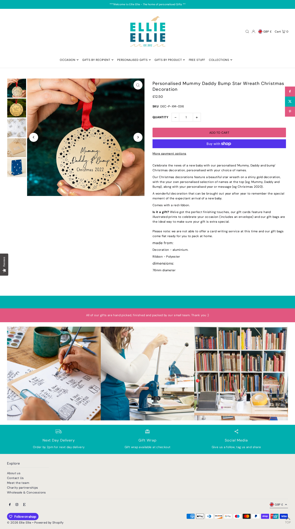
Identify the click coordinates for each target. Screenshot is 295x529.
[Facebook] (10, 505)
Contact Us (15, 478)
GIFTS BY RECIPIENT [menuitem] (96, 60)
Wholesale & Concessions (26, 492)
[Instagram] (16, 505)
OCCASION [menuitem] (67, 60)
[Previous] (33, 137)
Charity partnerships (22, 488)
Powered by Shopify (49, 523)
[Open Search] (247, 31)
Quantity (160, 117)
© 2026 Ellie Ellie (19, 523)
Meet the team (18, 483)
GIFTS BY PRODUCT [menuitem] (168, 60)
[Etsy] (24, 505)
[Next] (137, 137)
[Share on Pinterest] (290, 112)
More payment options (169, 154)
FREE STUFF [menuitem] (197, 60)
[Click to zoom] (137, 85)
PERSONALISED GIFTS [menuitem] (132, 60)
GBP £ (267, 31)
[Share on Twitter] (290, 102)
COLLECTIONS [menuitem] (219, 60)
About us (13, 473)
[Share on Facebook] (290, 92)
